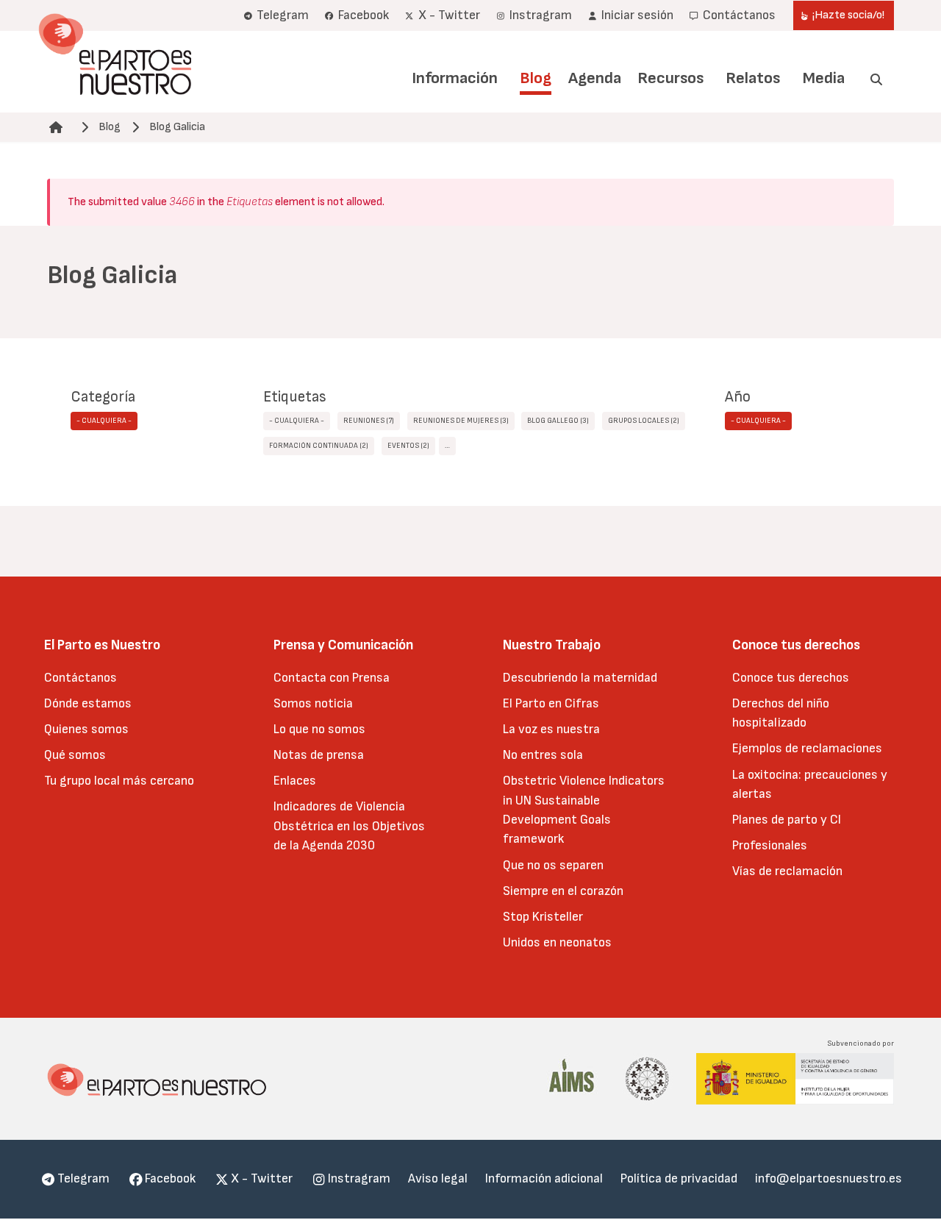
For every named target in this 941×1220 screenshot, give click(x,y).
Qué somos (75, 755)
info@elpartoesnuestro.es (828, 1178)
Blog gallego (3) (558, 420)
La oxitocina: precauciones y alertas (809, 784)
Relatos (753, 78)
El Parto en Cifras (551, 703)
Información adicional (544, 1178)
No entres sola (543, 755)
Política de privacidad (678, 1178)
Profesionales (769, 845)
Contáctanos (80, 677)
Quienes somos (86, 729)
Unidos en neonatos (557, 942)
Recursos (670, 78)
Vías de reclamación (787, 871)
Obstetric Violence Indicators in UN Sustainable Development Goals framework (584, 809)
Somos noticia (313, 703)
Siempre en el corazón (563, 891)
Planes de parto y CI (786, 819)
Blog (535, 78)
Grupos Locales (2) (643, 420)
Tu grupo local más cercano (119, 780)
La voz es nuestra (551, 729)
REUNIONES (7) (368, 420)
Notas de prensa (318, 755)
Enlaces (294, 780)
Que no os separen (553, 865)
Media (824, 78)
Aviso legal (438, 1178)
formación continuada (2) (318, 445)
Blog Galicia (177, 127)
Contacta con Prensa (331, 677)
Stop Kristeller (543, 916)
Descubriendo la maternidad (580, 677)
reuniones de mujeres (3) (461, 420)
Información (455, 78)
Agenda (594, 78)
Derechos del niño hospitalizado (780, 713)
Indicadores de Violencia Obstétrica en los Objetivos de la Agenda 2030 (349, 826)
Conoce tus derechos (790, 677)
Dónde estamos (88, 703)
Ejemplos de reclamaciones (807, 748)
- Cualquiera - (104, 420)
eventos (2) (408, 445)
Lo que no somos (319, 729)
